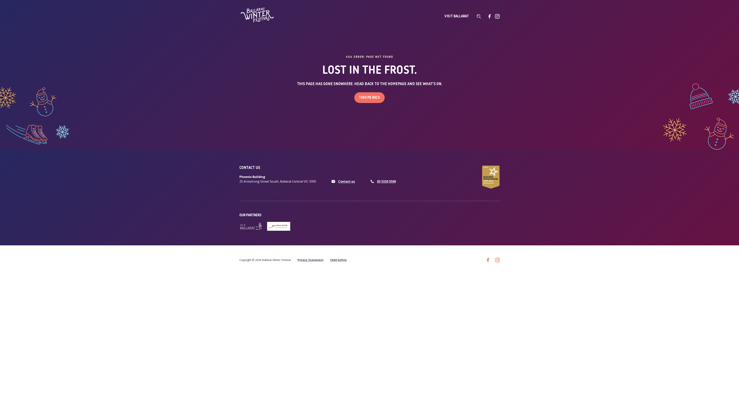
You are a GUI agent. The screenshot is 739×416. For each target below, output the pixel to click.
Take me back (369, 98)
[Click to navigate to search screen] (479, 16)
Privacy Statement (311, 260)
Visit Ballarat (457, 16)
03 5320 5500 (386, 181)
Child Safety (338, 260)
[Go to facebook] (489, 16)
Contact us (346, 181)
